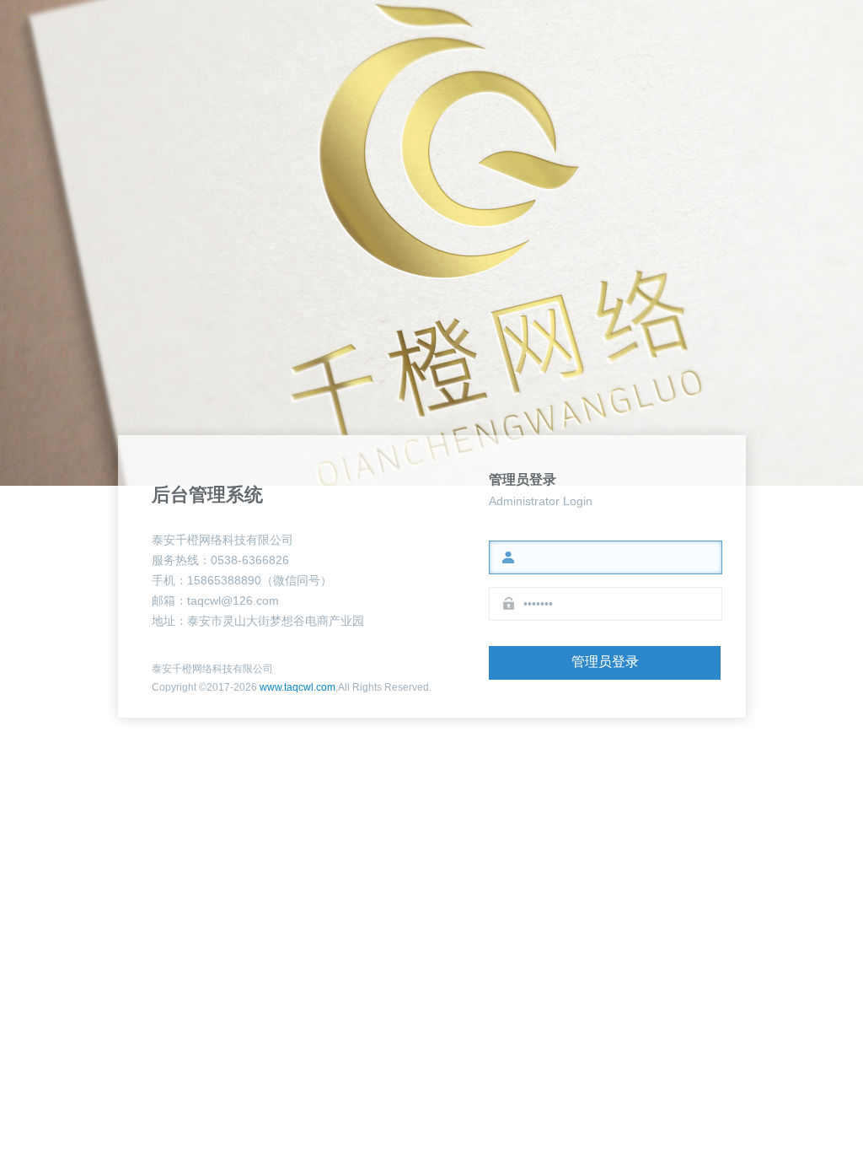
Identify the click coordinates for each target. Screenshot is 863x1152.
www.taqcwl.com (297, 687)
